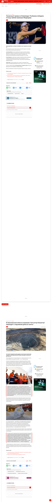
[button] (46, 3)
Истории (15, 1)
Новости (12, 1)
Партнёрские (36, 1)
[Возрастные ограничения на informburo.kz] (45, 1)
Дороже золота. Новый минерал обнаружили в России (16, 454)
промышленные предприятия (12, 473)
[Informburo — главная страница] (5, 1)
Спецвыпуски (31, 1)
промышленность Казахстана (20, 471)
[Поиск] (46, 1)
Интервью (26, 1)
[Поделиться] (50, 500)
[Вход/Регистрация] (48, 1)
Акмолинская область (11, 471)
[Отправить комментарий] (30, 107)
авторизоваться (13, 105)
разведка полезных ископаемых (22, 473)
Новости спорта (17, 93)
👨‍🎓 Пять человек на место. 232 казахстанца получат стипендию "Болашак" (39, 66)
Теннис (22, 93)
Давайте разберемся (21, 1)
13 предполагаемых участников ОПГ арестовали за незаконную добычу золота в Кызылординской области (19, 453)
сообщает (20, 359)
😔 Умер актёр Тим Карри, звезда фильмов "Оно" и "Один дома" (39, 62)
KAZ (49, 1)
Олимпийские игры (10, 93)
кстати (13, 14)
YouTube (40, 1)
